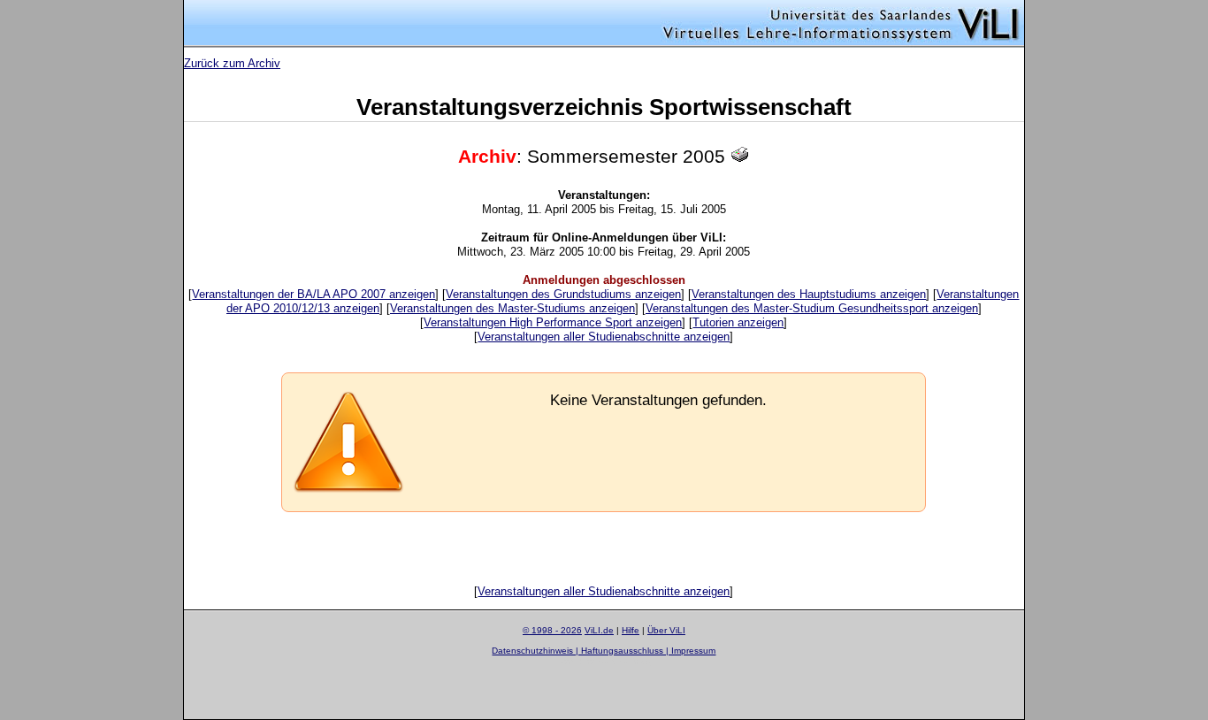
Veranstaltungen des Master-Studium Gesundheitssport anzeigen (812, 308)
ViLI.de (599, 630)
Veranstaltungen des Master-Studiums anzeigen (512, 308)
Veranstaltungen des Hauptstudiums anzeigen (809, 294)
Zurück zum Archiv (232, 63)
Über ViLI (666, 630)
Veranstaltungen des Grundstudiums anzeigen (563, 294)
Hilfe (630, 630)
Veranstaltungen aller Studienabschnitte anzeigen (604, 336)
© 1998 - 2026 (552, 630)
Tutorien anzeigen (738, 322)
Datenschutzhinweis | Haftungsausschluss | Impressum (603, 650)
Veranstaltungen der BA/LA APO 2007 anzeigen (313, 294)
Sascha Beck (624, 661)
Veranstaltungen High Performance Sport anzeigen (553, 322)
